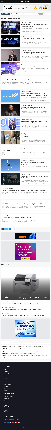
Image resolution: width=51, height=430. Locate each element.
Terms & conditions (8, 375)
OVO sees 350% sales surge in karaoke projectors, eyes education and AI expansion (33, 53)
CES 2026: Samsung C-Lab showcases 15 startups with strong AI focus (33, 39)
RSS (5, 402)
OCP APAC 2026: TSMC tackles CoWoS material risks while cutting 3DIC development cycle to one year (25, 356)
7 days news (6, 398)
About (5, 369)
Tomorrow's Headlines (8, 396)
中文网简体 (6, 390)
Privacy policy (6, 377)
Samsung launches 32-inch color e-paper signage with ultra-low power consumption (23, 79)
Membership (6, 373)
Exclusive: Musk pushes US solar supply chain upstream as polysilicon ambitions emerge (23, 346)
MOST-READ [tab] (5, 342)
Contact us (6, 382)
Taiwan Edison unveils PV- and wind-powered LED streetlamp (33, 163)
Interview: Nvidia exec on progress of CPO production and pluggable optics (20, 353)
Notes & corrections (8, 384)
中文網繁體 (6, 388)
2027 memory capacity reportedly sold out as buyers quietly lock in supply (20, 348)
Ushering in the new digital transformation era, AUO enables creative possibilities (34, 122)
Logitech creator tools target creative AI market (33, 66)
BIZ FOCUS (5, 265)
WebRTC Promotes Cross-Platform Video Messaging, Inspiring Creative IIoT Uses (22, 204)
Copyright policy (7, 380)
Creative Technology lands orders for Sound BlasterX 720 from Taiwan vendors (34, 177)
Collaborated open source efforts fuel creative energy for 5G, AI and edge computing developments (23, 149)
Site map (6, 386)
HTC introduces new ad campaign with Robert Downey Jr (16, 217)
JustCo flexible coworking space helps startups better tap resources (34, 135)
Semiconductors (39, 13)
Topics (5, 400)
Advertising (6, 371)
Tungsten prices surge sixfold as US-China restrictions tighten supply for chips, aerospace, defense (26, 351)
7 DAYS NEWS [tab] (15, 342)
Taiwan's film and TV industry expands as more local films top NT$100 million (34, 25)
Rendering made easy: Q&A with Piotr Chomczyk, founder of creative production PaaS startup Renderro (33, 108)
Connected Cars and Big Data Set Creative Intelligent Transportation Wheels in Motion (24, 190)
